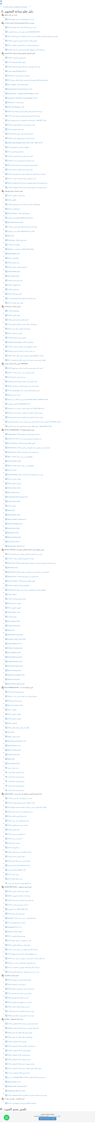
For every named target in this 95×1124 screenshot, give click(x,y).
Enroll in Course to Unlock (47, 1119)
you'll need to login (55, 1116)
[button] (1, 2)
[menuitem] (1, 4)
